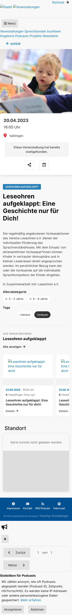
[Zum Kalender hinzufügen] (44, 165)
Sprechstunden (35, 31)
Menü (11, 23)
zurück (15, 43)
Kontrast (59, 2)
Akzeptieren (13, 609)
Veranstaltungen (11, 31)
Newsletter (50, 36)
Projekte (36, 36)
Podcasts (22, 36)
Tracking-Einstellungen (54, 515)
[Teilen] (29, 165)
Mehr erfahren (31, 600)
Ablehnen (37, 609)
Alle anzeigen (12, 347)
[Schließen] (5, 539)
